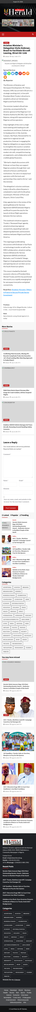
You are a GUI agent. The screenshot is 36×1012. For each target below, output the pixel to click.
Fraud (24, 607)
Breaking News (8, 591)
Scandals (15, 631)
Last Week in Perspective (11, 619)
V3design (17, 980)
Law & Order (25, 619)
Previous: (17, 307)
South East (27, 635)
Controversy (7, 599)
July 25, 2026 (14, 397)
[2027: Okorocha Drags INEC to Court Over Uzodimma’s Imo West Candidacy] (6, 560)
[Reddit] (24, 73)
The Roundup (19, 647)
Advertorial (7, 587)
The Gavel (6, 643)
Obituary (6, 627)
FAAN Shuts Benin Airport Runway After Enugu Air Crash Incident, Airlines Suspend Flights (17, 392)
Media (12, 623)
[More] (5, 77)
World (21, 990)
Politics (14, 536)
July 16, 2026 (14, 432)
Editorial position (16, 1002)
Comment (7, 454)
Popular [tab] (14, 515)
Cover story (17, 997)
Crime (27, 599)
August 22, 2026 (15, 724)
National (19, 623)
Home (6, 990)
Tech (17, 992)
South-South (17, 635)
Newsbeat (13, 990)
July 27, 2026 (14, 363)
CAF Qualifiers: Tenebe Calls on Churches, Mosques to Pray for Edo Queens (21, 551)
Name (5, 480)
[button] (4, 34)
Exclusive (16, 607)
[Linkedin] (16, 73)
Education (6, 607)
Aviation (6, 43)
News (27, 623)
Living (5, 623)
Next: (16, 316)
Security (24, 631)
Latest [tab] (6, 515)
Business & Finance (9, 595)
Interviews (18, 615)
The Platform (7, 647)
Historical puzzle (23, 1000)
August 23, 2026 (15, 691)
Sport (18, 639)
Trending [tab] (25, 515)
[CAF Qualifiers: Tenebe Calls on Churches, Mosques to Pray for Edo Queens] (6, 550)
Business (18, 591)
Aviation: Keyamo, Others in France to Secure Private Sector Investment (17, 292)
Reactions (6, 631)
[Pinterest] (20, 73)
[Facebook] (5, 73)
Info (24, 1002)
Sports (14, 547)
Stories (12, 992)
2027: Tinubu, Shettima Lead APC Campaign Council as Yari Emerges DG (21, 541)
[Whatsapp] (9, 73)
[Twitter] (12, 73)
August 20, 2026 (15, 791)
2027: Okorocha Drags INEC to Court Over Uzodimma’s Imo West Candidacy (21, 562)
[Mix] (27, 73)
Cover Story (19, 599)
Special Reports (8, 639)
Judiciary (28, 615)
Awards (14, 520)
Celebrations (22, 595)
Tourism (28, 647)
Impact (21, 611)
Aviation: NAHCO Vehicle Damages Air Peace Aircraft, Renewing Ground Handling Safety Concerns (17, 427)
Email (21, 480)
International (7, 615)
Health (5, 611)
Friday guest (27, 997)
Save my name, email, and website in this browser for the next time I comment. (17, 500)
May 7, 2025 (15, 56)
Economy (6, 603)
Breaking (26, 587)
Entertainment (11, 1000)
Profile (29, 992)
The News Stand (17, 643)
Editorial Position (18, 603)
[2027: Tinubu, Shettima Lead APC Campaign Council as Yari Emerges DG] (6, 539)
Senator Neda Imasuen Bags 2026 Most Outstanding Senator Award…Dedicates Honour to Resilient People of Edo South (21, 527)
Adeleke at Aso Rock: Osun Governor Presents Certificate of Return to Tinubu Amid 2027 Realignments (20, 574)
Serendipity (7, 635)
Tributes (6, 651)
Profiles (22, 627)
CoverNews (13, 1009)
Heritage (13, 611)
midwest (7, 56)
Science (8, 995)
